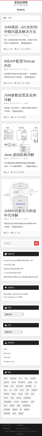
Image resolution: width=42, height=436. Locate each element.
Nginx (14, 394)
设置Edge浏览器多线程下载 (13, 269)
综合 (11, 49)
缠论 (14, 413)
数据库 (15, 409)
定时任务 (7, 409)
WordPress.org (9, 361)
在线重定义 (26, 405)
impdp (6, 386)
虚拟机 (27, 83)
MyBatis (34, 390)
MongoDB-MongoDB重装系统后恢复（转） (19, 260)
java (7, 49)
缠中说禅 (7, 413)
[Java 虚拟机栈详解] (21, 140)
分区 (5, 405)
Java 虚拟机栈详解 (19, 155)
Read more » (26, 43)
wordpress (24, 402)
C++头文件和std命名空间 (12, 273)
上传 (32, 402)
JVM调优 (27, 49)
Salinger (12, 431)
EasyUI (6, 382)
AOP (5, 378)
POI (32, 394)
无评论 (26, 35)
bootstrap (13, 378)
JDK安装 (28, 386)
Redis (6, 398)
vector (16, 402)
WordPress (21, 434)
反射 (18, 405)
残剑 (7, 35)
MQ (27, 390)
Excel (13, 382)
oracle (20, 394)
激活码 (26, 409)
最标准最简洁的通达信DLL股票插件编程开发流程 (21, 277)
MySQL (6, 394)
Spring (19, 398)
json (5, 390)
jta (10, 390)
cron (26, 378)
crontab (32, 378)
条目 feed (7, 353)
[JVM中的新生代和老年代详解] (21, 195)
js (34, 386)
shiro (12, 398)
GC (18, 49)
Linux (22, 390)
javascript (19, 386)
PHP (26, 394)
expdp (30, 382)
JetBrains (9, 83)
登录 (5, 349)
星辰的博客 (21, 2)
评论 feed (7, 357)
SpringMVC (7, 402)
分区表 (12, 405)
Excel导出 (21, 382)
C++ (20, 378)
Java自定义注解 (9, 264)
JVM (21, 49)
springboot (27, 398)
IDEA (18, 83)
